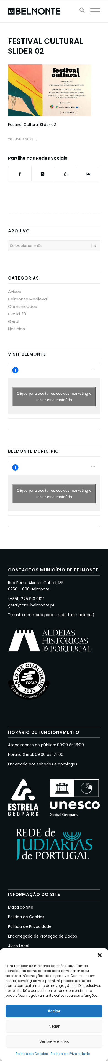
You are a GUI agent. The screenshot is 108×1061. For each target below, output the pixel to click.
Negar (54, 1026)
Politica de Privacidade (30, 926)
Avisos (14, 291)
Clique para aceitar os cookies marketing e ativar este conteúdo (54, 396)
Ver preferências (54, 1041)
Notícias (16, 329)
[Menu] (92, 11)
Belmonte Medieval (28, 299)
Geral (13, 321)
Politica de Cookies (26, 917)
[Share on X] (43, 173)
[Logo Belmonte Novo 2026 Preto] (44, 11)
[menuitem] (79, 11)
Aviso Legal (18, 946)
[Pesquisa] (79, 11)
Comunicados (22, 306)
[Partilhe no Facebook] (19, 173)
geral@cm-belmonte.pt (31, 605)
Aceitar (54, 1011)
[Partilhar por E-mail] (88, 173)
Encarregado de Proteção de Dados (42, 936)
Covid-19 (17, 314)
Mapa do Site (20, 907)
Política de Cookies (32, 1053)
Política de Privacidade (70, 1053)
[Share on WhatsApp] (65, 173)
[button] (99, 955)
